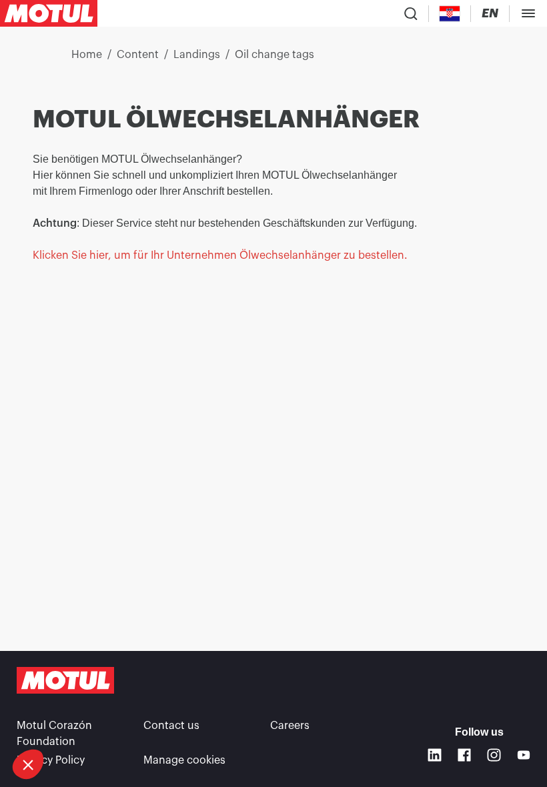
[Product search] (411, 13)
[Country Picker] (450, 13)
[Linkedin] (435, 755)
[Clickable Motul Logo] (48, 13)
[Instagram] (494, 755)
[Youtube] (524, 755)
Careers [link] (290, 725)
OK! (90, 719)
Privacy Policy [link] (51, 760)
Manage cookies (184, 760)
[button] (28, 764)
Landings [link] (196, 54)
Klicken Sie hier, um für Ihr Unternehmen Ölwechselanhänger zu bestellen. (221, 255)
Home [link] (86, 54)
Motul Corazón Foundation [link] (54, 733)
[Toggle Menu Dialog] (528, 13)
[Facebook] (465, 755)
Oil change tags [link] (274, 54)
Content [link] (138, 54)
